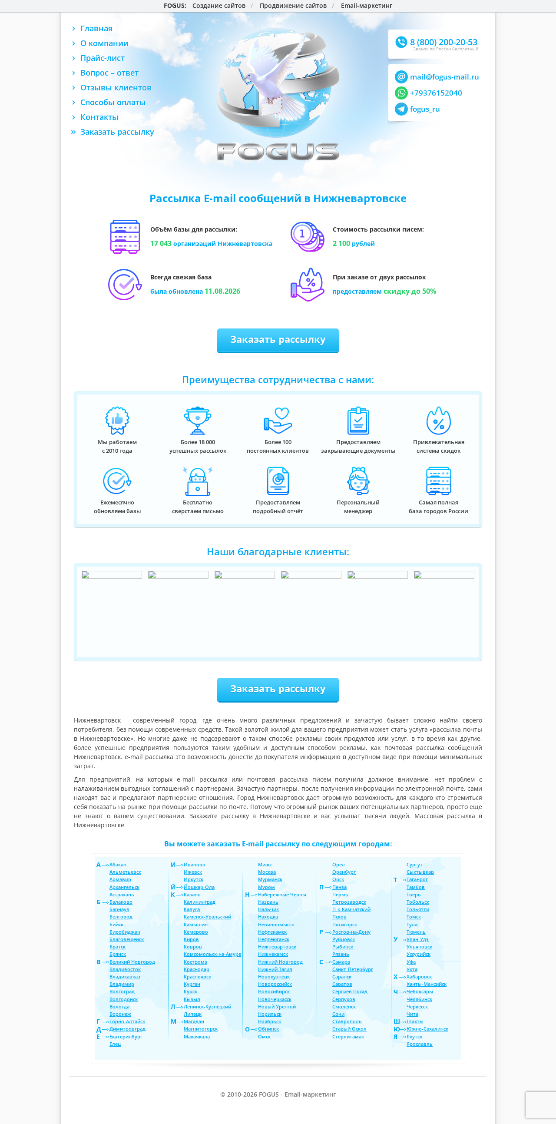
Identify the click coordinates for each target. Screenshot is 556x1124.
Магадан (194, 1021)
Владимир (121, 984)
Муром (266, 887)
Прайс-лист (102, 58)
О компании (104, 43)
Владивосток (125, 969)
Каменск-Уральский (207, 916)
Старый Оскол (349, 1028)
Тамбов (416, 887)
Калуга (192, 909)
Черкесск (417, 1006)
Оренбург (344, 872)
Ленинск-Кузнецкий (207, 1006)
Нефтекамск (272, 932)
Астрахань (121, 894)
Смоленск (344, 1006)
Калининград (199, 902)
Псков (339, 916)
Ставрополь (347, 1021)
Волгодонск (123, 999)
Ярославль (420, 1044)
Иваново (194, 864)
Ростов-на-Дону (351, 932)
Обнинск (268, 1028)
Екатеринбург (125, 1036)
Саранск (341, 976)
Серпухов (343, 999)
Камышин (196, 924)
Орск (338, 879)
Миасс (265, 864)
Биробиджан (124, 932)
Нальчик (268, 909)
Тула (412, 924)
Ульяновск (419, 946)
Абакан (117, 864)
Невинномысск (276, 924)
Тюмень (416, 932)
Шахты (415, 1021)
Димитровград (127, 1028)
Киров (191, 939)
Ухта (412, 969)
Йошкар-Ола (199, 887)
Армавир (120, 879)
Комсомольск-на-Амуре (212, 954)
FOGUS (174, 6)
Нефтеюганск (273, 939)
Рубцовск (343, 939)
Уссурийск (418, 954)
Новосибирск (274, 991)
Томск (414, 916)
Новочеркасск (274, 999)
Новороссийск (275, 984)
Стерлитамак (348, 1036)
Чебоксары (420, 991)
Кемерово (196, 932)
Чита (412, 1014)
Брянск (117, 954)
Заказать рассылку (117, 131)
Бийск (116, 924)
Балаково (120, 902)
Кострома (195, 962)
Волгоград (122, 991)
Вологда (119, 1006)
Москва (267, 872)
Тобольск (418, 902)
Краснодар (196, 969)
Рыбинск (342, 946)
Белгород (120, 916)
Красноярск (197, 976)
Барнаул (119, 909)
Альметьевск (125, 872)
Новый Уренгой (277, 1006)
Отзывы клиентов (116, 87)
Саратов (342, 984)
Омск (264, 1036)
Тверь (414, 894)
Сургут (415, 864)
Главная (96, 28)
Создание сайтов (218, 6)
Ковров (193, 946)
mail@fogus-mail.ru (444, 77)
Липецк (193, 1014)
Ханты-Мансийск (427, 984)
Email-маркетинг (366, 6)
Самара (341, 962)
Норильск (269, 1014)
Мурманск (270, 879)
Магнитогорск (201, 1028)
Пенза (339, 887)
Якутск (414, 1036)
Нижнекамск (273, 954)
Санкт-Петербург (352, 969)
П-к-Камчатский (351, 909)
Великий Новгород (132, 962)
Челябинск (419, 999)
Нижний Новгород (280, 962)
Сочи (338, 1014)
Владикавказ (124, 976)
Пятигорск (344, 924)
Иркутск (193, 879)
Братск (117, 946)
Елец (115, 1044)
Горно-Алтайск (127, 1021)
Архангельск (124, 887)
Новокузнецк (274, 976)
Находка (268, 916)
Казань (192, 894)
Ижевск (193, 872)
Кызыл (192, 999)
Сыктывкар (420, 872)
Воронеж (120, 1014)
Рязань (340, 954)
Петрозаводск (349, 902)
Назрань (268, 902)
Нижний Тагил (275, 969)
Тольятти (418, 909)
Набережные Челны (282, 894)
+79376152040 (436, 93)
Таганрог (417, 879)
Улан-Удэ (418, 939)
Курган (192, 984)
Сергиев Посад (349, 991)
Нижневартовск (277, 946)
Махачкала (197, 1036)
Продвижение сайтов (293, 6)
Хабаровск (419, 976)
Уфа (411, 962)
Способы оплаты (113, 102)
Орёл (338, 864)
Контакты (99, 117)
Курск (190, 991)
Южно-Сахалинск (427, 1028)
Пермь (340, 894)
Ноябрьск (269, 1021)
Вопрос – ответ (109, 72)
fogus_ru (425, 109)
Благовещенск (126, 939)
